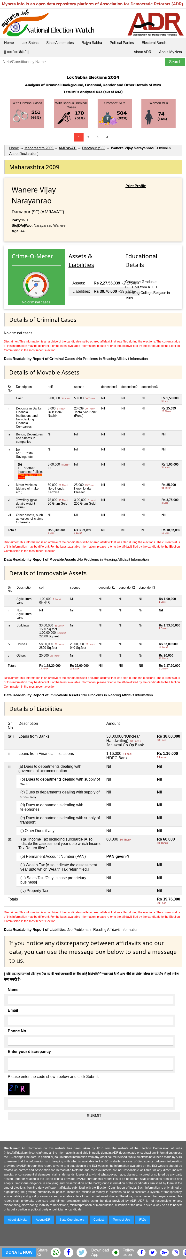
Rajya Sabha (92, 43)
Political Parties (122, 43)
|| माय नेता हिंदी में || (16, 52)
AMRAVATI (68, 148)
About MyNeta (170, 52)
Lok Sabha (30, 43)
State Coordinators (72, 1219)
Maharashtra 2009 (39, 148)
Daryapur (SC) (93, 148)
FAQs (142, 1219)
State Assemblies (60, 43)
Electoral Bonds (154, 43)
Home (9, 43)
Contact (98, 1219)
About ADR (142, 52)
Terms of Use (121, 1219)
